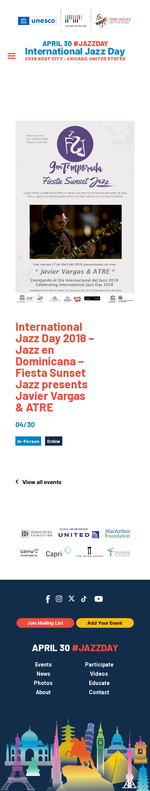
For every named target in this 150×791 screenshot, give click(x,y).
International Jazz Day (75, 51)
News (43, 674)
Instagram (59, 598)
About (43, 692)
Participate (99, 665)
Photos (43, 683)
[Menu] (11, 56)
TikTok (84, 599)
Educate (99, 683)
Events (43, 665)
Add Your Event (104, 623)
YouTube (98, 599)
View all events (42, 482)
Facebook (48, 599)
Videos (99, 674)
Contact (99, 692)
